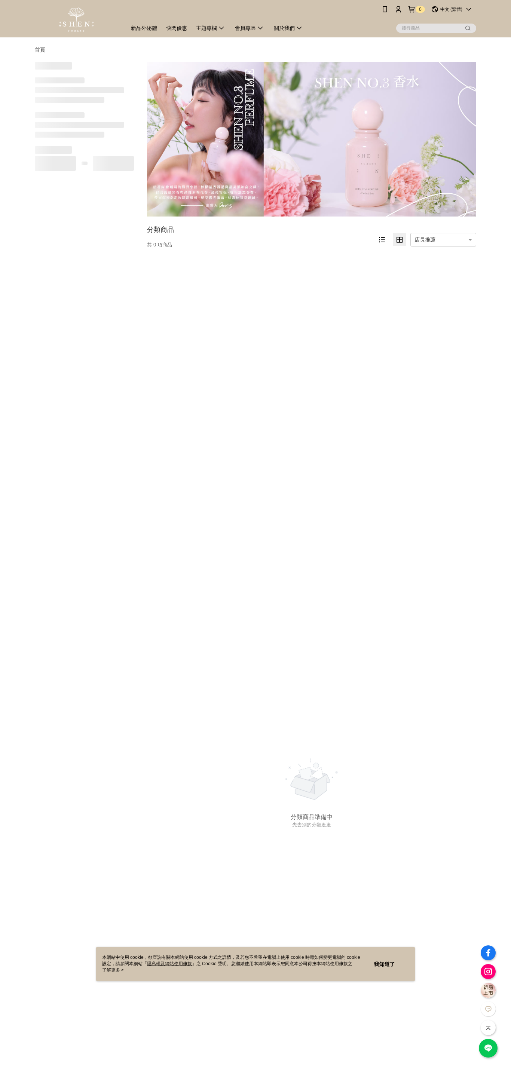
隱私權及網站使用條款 (169, 963)
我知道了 (384, 964)
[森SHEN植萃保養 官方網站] (76, 19)
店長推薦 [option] (424, 240)
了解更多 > (113, 970)
